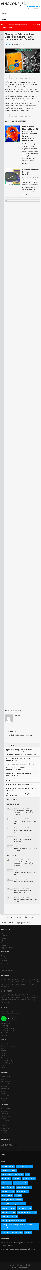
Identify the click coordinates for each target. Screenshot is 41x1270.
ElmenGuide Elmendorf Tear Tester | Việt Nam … (25, 849)
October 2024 (5, 1077)
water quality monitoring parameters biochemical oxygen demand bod (17, 1226)
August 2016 (5, 1096)
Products (4, 1051)
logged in (16, 735)
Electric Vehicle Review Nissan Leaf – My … (20, 784)
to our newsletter (33, 8)
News (2, 940)
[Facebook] (2, 1256)
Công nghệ (16, 44)
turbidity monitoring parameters (12, 1200)
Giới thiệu (14, 917)
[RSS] (27, 1256)
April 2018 (4, 1086)
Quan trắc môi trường (24, 1187)
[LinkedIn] (13, 1256)
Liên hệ (11, 922)
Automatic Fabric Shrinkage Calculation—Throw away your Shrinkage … (20, 750)
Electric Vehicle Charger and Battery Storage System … (21, 789)
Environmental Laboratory (9, 1014)
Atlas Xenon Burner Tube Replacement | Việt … (22, 755)
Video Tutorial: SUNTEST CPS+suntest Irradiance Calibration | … (19, 768)
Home (3, 933)
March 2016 (4, 1101)
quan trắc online (22, 1191)
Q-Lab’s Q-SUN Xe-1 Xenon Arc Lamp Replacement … (18, 759)
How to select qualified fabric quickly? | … (23, 831)
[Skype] (20, 1256)
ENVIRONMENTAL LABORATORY (12, 1174)
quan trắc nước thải (8, 1191)
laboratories (6, 1179)
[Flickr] (6, 1256)
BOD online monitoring (24, 1166)
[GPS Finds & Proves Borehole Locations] (12, 176)
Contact (3, 945)
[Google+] (10, 1256)
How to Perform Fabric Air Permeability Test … (22, 840)
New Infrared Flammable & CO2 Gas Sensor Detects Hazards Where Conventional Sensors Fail (30, 133)
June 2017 (4, 1091)
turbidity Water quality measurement (13, 1204)
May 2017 (4, 1093)
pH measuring (6, 1183)
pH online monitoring (20, 1183)
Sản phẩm (23, 917)
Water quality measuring (9, 1216)
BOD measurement (8, 1166)
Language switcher (23, 922)
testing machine (7, 1195)
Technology (4, 943)
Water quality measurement (27, 1212)
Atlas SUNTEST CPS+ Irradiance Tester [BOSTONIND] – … (19, 774)
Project (3, 1053)
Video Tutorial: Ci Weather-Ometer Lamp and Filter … (21, 780)
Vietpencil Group (24, 1267)
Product (3, 938)
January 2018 (5, 1089)
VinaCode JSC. (14, 4)
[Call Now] (3, 1018)
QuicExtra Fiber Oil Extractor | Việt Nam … (25, 822)
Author (8, 44)
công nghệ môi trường (9, 1170)
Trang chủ (5, 917)
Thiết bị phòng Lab (7, 1028)
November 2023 (6, 1084)
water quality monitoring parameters (13, 1220)
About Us (4, 936)
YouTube (28, 1232)
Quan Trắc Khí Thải (8, 1187)
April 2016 (4, 1098)
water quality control (8, 1208)
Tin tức (3, 922)
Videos (3, 1035)
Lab (27, 1174)
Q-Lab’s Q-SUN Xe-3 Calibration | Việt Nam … (21, 764)
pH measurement (29, 1179)
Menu (4, 19)
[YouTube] (17, 1256)
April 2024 (4, 1079)
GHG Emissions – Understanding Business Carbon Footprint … (20, 794)
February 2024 (5, 1081)
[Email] (24, 1256)
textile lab (18, 1195)
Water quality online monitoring (12, 1232)
